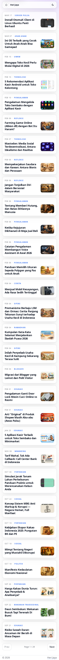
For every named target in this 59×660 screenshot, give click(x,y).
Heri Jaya (52, 657)
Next (52, 646)
